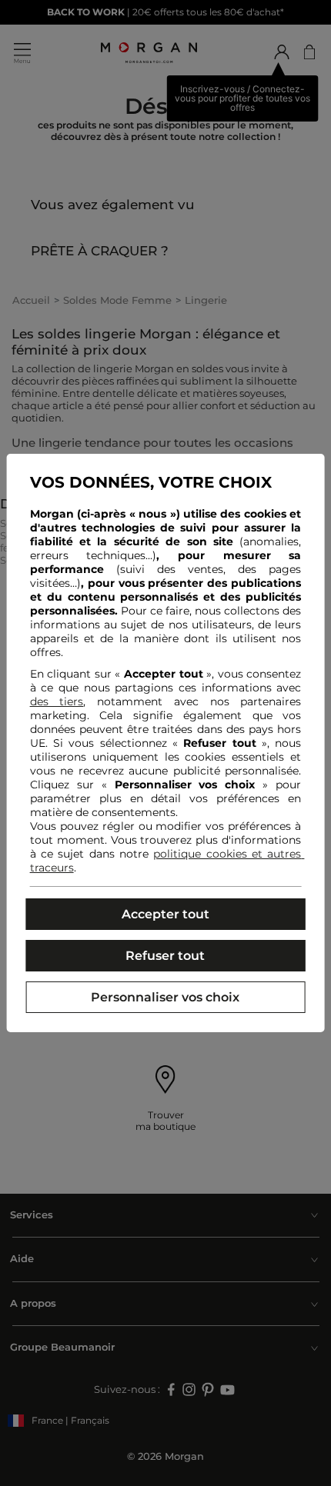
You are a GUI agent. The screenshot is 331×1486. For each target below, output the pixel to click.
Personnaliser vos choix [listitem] (165, 997)
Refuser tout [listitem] (165, 955)
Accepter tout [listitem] (165, 914)
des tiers (57, 701)
